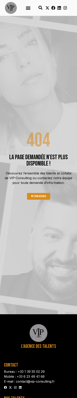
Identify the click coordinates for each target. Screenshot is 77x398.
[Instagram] (65, 8)
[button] (28, 8)
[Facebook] (53, 8)
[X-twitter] (47, 8)
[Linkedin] (59, 8)
